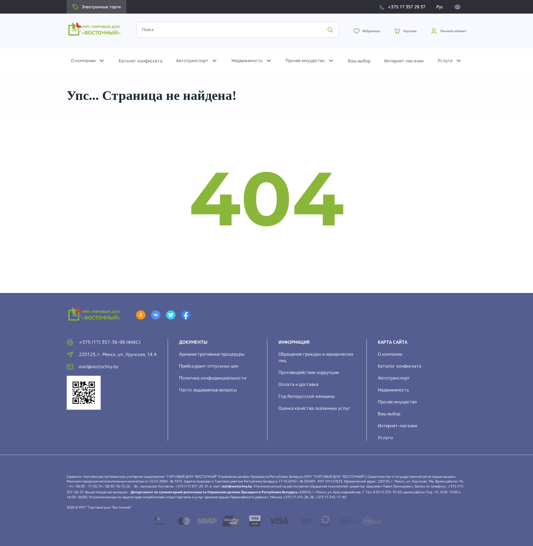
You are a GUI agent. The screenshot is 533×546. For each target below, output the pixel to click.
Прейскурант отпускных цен (208, 366)
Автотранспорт (192, 60)
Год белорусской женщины (306, 396)
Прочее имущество (305, 60)
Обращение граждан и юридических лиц (315, 357)
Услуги (445, 60)
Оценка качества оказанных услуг (314, 408)
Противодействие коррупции (308, 372)
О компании (83, 60)
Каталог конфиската (140, 61)
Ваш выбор (359, 61)
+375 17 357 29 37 (406, 7)
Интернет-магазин (404, 61)
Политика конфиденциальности (212, 378)
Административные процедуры (211, 354)
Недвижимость (247, 60)
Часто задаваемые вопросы (208, 390)
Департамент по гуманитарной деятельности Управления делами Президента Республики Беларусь (214, 492)
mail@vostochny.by (237, 486)
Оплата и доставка (298, 384)
